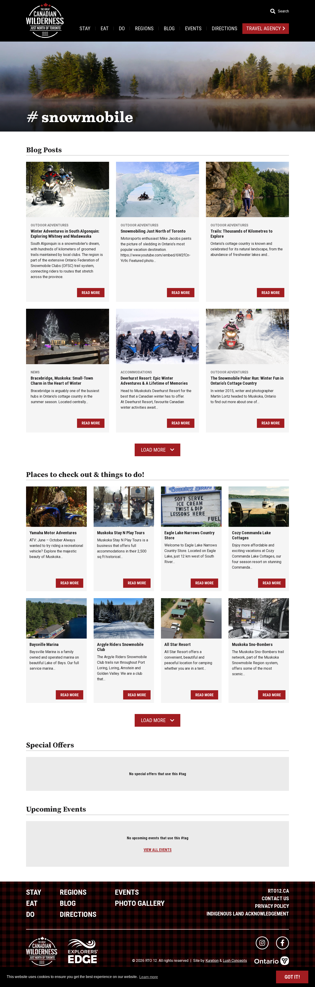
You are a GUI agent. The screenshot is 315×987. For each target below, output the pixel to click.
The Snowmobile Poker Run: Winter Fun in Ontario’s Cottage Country (247, 381)
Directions (224, 28)
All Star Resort (177, 644)
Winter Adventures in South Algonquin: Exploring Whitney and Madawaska (65, 234)
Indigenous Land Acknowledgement (248, 914)
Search (283, 11)
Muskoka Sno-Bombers (252, 644)
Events (193, 28)
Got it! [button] (292, 977)
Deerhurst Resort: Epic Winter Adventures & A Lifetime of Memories (154, 381)
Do (122, 28)
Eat (105, 28)
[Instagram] (262, 942)
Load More (153, 450)
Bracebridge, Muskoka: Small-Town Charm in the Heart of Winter (62, 381)
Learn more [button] (148, 977)
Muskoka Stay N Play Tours (121, 532)
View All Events (158, 850)
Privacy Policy (272, 906)
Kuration (212, 960)
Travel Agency (263, 28)
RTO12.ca (278, 891)
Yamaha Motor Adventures (53, 532)
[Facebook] (282, 942)
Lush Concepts (235, 960)
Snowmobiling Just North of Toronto (153, 231)
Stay (85, 28)
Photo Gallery (140, 903)
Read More (91, 293)
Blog (169, 28)
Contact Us (275, 898)
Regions (144, 28)
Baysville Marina (44, 644)
